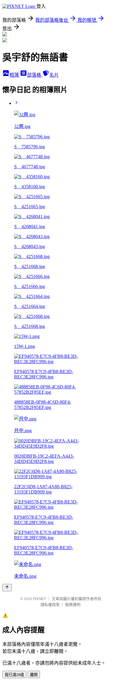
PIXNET (39, 599)
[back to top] (7, 587)
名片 (54, 75)
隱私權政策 (50, 604)
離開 (34, 675)
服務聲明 (72, 604)
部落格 (34, 75)
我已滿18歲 (14, 675)
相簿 (14, 75)
